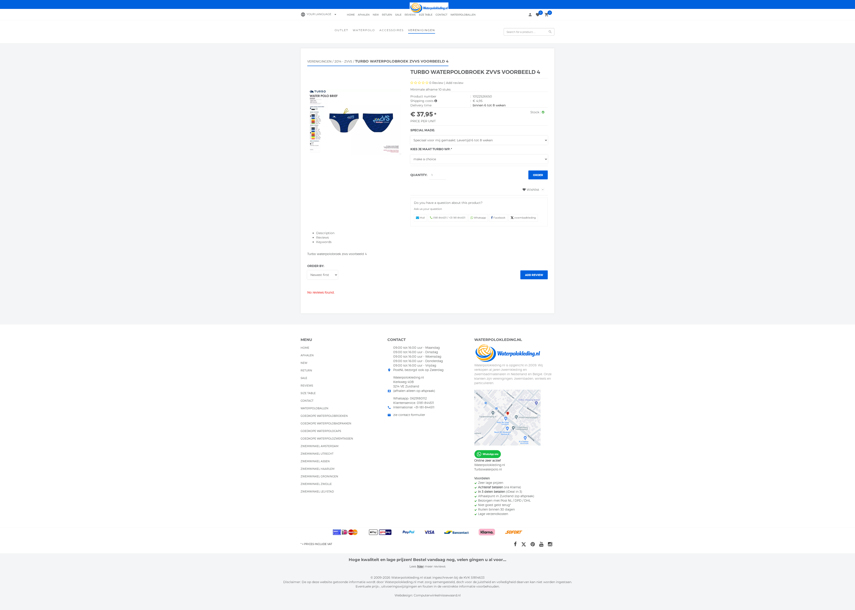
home (351, 14)
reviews (410, 14)
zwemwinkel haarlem (317, 468)
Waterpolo (364, 30)
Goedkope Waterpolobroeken (324, 415)
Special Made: (422, 130)
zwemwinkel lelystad (317, 491)
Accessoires (391, 30)
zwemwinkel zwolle (316, 484)
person (530, 14)
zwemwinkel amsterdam (319, 446)
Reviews (322, 237)
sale (398, 14)
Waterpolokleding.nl (489, 465)
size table (425, 14)
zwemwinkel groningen (319, 476)
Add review (454, 83)
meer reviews (435, 566)
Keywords (324, 242)
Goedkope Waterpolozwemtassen (327, 438)
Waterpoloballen (463, 14)
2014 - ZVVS (343, 61)
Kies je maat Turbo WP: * (431, 149)
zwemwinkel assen (315, 461)
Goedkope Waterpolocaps (321, 431)
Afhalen (364, 14)
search (550, 32)
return (387, 14)
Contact (441, 14)
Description (325, 233)
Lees (413, 566)
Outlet (341, 30)
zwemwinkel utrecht (317, 453)
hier (420, 566)
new (376, 14)
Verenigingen (421, 30)
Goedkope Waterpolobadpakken (326, 423)
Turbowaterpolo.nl (488, 469)
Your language (322, 14)
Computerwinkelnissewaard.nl (437, 595)
